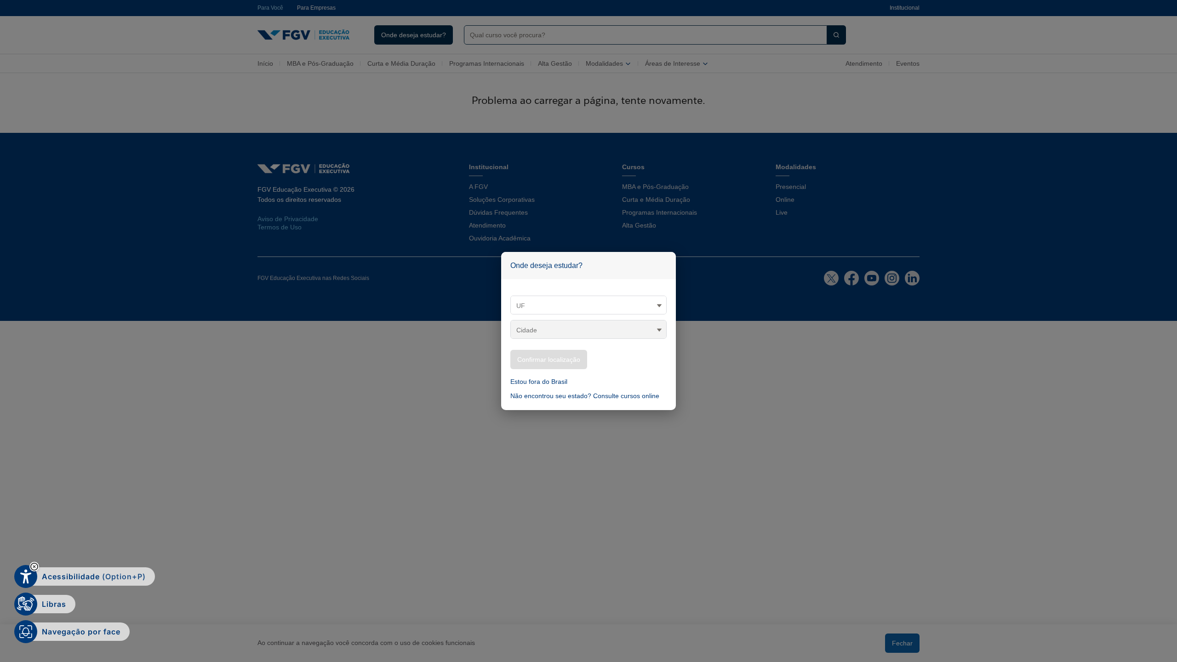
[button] (34, 566)
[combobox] (641, 35)
